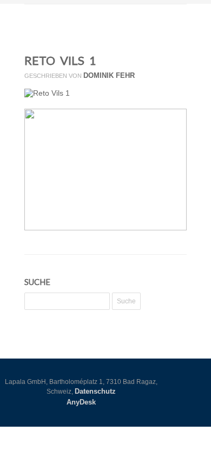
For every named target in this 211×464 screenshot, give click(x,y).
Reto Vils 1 (60, 60)
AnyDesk (81, 402)
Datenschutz (95, 391)
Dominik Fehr (109, 75)
